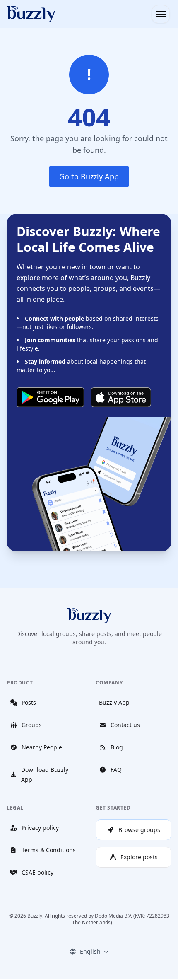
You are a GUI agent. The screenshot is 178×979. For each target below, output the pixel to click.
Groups (32, 725)
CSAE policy (37, 872)
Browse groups (139, 830)
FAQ (116, 770)
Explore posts (139, 857)
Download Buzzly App (44, 774)
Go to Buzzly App (89, 176)
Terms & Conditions (49, 850)
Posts (29, 702)
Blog (117, 747)
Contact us (125, 725)
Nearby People (42, 747)
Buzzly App (114, 702)
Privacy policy (40, 828)
